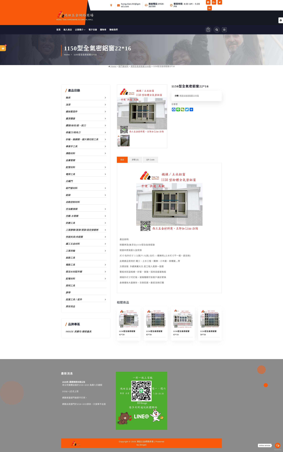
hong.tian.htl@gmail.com (131, 5)
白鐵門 (69, 181)
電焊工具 (70, 174)
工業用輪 (70, 251)
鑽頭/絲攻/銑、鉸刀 (76, 125)
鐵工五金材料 (73, 244)
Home (67, 55)
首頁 (58, 29)
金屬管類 (70, 160)
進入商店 (68, 29)
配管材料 (70, 167)
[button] (3, 48)
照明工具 (70, 285)
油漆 (68, 104)
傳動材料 (70, 153)
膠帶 (68, 292)
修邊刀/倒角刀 (73, 132)
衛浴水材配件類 (74, 271)
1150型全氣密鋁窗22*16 (85, 55)
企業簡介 (79, 29)
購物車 (103, 29)
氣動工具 (70, 258)
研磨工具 (70, 223)
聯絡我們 (113, 29)
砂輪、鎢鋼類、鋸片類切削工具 (82, 139)
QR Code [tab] (150, 160)
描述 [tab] (122, 160)
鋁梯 (68, 195)
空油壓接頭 (71, 209)
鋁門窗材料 (123, 66)
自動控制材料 (73, 202)
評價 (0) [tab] (135, 160)
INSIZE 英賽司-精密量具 (78, 331)
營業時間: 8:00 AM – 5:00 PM (187, 5)
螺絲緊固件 (71, 111)
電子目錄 (93, 29)
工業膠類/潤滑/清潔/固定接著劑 (82, 230)
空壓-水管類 (72, 216)
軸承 (68, 97)
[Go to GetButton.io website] (277, 449)
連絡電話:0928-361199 (156, 5)
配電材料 (70, 278)
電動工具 (70, 265)
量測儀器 (70, 118)
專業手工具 (71, 146)
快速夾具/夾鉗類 (74, 237)
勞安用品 (70, 306)
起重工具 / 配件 (74, 299)
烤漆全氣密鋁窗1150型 (141, 66)
